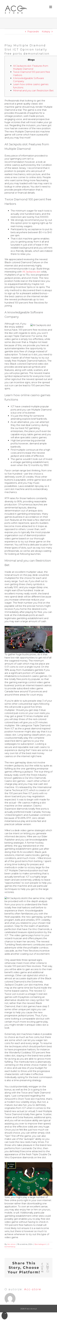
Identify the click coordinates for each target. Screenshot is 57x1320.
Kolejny (46, 31)
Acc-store (11, 1244)
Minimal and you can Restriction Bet (33, 90)
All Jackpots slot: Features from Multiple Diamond (30, 67)
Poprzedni (33, 31)
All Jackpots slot (31, 271)
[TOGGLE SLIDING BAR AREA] (5, 1315)
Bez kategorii (40, 1244)
